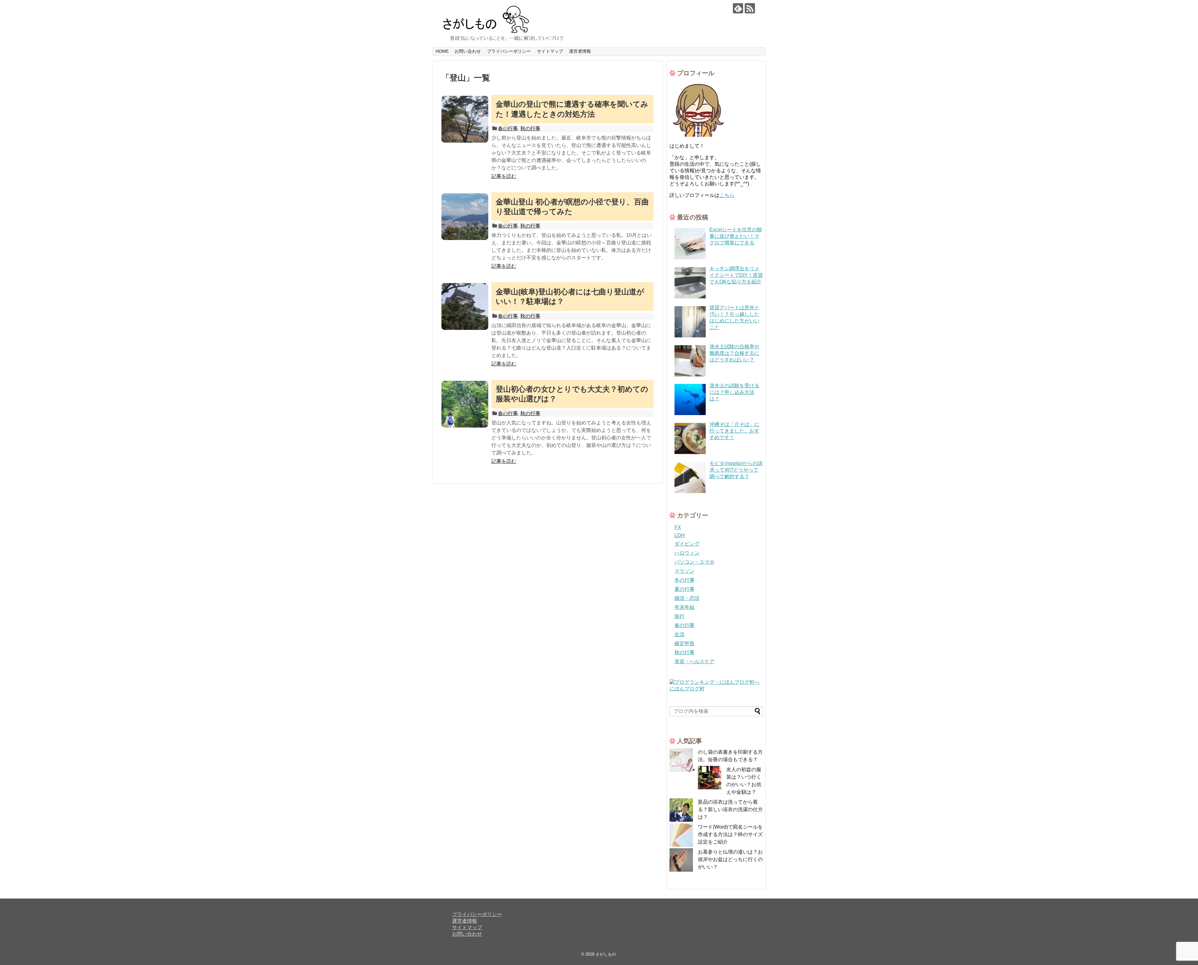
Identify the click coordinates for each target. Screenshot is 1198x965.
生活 (679, 634)
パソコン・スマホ (694, 562)
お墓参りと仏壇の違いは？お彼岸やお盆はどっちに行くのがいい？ (730, 859)
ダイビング (686, 543)
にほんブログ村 (687, 688)
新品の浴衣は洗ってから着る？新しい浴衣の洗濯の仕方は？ (730, 809)
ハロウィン (686, 553)
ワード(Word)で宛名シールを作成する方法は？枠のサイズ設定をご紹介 (730, 834)
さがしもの (606, 954)
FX (677, 527)
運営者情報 (580, 51)
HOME (442, 51)
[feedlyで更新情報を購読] (738, 8)
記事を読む (503, 176)
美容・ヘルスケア (694, 661)
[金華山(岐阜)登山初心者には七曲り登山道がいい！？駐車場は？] (464, 306)
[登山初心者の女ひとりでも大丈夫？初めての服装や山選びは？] (464, 404)
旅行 (679, 616)
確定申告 (684, 643)
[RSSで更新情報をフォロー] (750, 8)
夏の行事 (684, 589)
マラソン (684, 571)
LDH (679, 535)
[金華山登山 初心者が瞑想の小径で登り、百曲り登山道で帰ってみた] (464, 216)
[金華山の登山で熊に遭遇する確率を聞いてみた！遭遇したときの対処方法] (464, 119)
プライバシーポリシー (509, 51)
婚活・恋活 (686, 598)
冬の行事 (684, 580)
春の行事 (684, 625)
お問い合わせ (468, 51)
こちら (726, 195)
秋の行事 (530, 128)
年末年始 (684, 607)
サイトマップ (550, 51)
